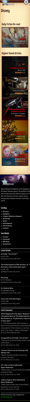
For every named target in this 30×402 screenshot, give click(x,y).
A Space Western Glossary (12, 216)
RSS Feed (6, 242)
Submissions (7, 223)
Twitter (5, 237)
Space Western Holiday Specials (19, 133)
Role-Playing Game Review (16, 110)
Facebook (6, 239)
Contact (5, 228)
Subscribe (6, 219)
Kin (24, 88)
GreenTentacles (6, 397)
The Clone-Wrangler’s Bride (19, 155)
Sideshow (6, 214)
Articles (6, 211)
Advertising (7, 226)
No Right (22, 39)
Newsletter (7, 244)
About (5, 221)
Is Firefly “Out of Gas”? (17, 68)
